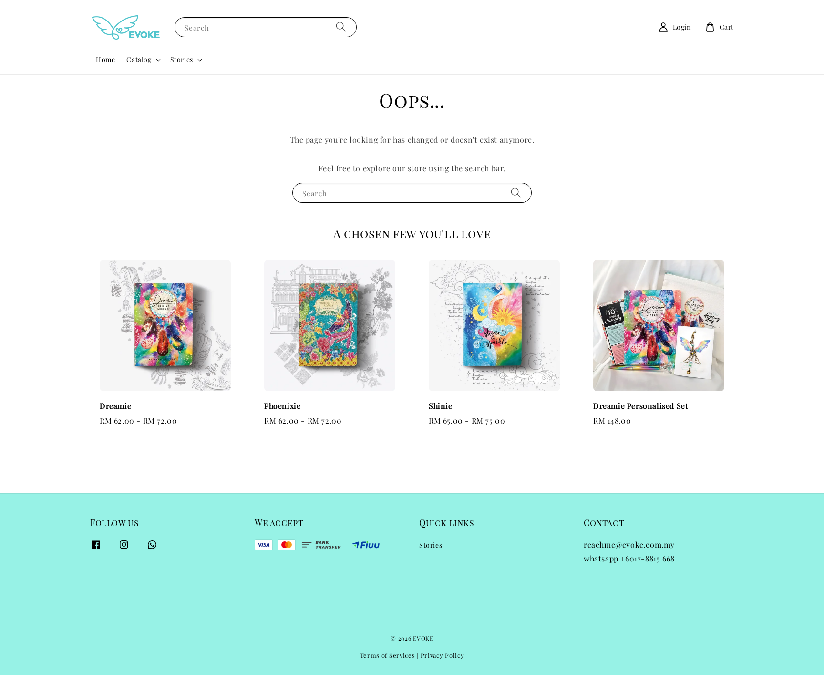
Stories (181, 59)
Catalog (138, 59)
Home (105, 59)
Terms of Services (387, 655)
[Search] (341, 27)
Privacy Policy (442, 655)
